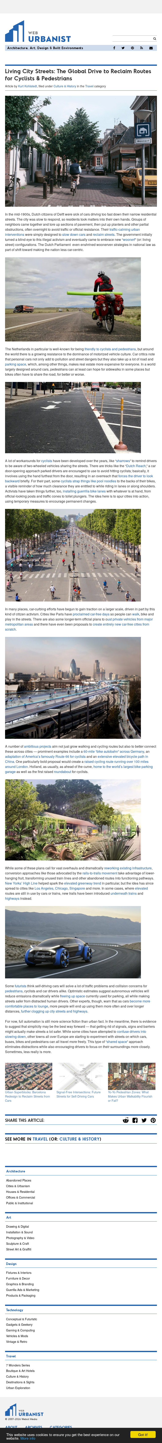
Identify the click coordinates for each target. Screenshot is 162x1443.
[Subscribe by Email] (151, 47)
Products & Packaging (20, 1295)
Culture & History (65, 86)
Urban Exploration (18, 1388)
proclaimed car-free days (91, 614)
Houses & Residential (20, 1191)
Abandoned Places (18, 1180)
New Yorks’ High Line (21, 883)
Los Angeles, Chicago (51, 888)
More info (27, 1438)
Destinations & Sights (20, 1382)
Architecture (17, 48)
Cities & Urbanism (18, 1186)
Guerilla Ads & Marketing (22, 1290)
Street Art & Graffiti (18, 1249)
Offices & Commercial (20, 1197)
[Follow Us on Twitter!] (123, 47)
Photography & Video (20, 1238)
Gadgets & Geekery (19, 1324)
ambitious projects (37, 746)
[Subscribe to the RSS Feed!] (141, 47)
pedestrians (14, 991)
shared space (117, 1041)
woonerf (129, 239)
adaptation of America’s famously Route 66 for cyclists (45, 756)
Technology (14, 1310)
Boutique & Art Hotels (20, 1371)
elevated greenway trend (82, 883)
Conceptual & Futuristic (21, 1319)
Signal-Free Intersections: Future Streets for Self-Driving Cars (79, 1094)
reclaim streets (104, 234)
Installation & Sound (19, 1232)
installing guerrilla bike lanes (84, 491)
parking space (15, 364)
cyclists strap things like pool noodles (88, 481)
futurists (20, 985)
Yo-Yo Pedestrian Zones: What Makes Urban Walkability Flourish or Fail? (130, 1096)
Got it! (143, 1434)
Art (32, 48)
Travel (89, 86)
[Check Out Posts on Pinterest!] (132, 47)
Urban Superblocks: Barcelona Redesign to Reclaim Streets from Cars (27, 1096)
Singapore (77, 888)
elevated (141, 888)
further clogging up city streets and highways (54, 1011)
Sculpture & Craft (17, 1243)
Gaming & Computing (20, 1330)
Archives (33, 1427)
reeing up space (73, 996)
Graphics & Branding (20, 1284)
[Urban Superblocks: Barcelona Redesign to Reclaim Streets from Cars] (28, 1076)
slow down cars (73, 234)
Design (43, 48)
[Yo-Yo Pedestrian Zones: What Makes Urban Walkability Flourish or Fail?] (131, 1076)
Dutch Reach (136, 465)
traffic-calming (119, 229)
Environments (72, 48)
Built (57, 48)
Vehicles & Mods (17, 1336)
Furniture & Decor (18, 1278)
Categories (61, 1427)
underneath (119, 893)
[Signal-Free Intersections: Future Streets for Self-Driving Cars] (80, 1076)
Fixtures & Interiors (18, 1272)
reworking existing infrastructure (128, 868)
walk (135, 614)
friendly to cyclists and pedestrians (110, 349)
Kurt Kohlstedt (27, 86)
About (11, 1427)
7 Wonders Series (18, 1365)
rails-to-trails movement (99, 873)
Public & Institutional (19, 1203)
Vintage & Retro (16, 1341)
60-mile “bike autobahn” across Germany (114, 751)
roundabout (62, 771)
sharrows (123, 460)
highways (12, 898)
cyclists (46, 460)
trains (132, 893)
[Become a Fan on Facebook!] (114, 47)
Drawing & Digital (17, 1226)
